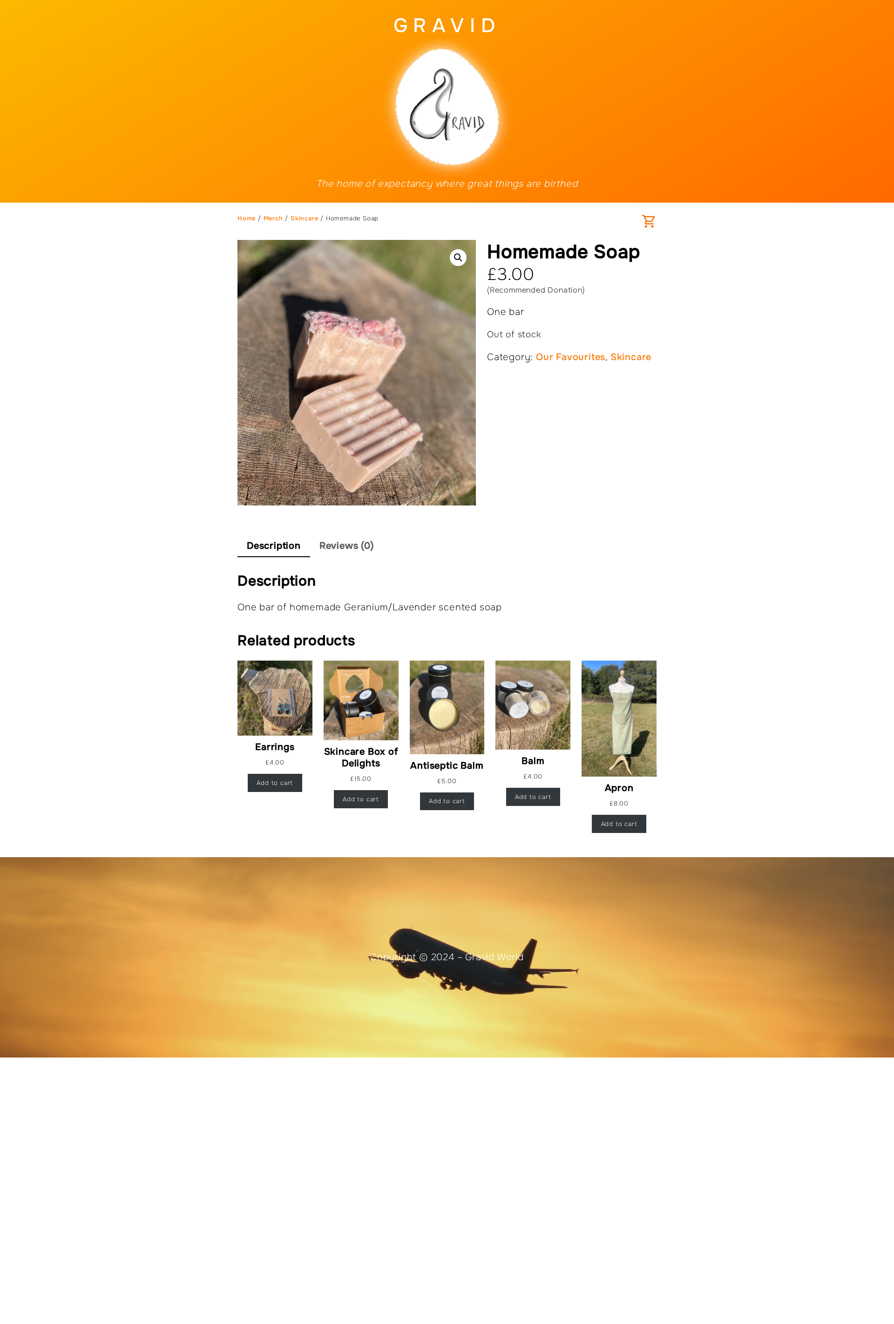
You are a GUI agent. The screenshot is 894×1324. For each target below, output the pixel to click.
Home (246, 218)
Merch (273, 218)
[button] (458, 257)
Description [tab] (274, 546)
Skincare (304, 218)
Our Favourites (570, 357)
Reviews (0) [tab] (346, 546)
